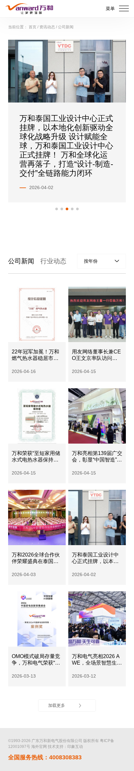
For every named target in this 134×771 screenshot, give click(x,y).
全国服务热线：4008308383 (45, 757)
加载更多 (56, 705)
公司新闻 (66, 27)
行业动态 (53, 261)
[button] (56, 209)
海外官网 (39, 746)
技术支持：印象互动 (65, 746)
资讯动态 (47, 27)
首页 (32, 27)
